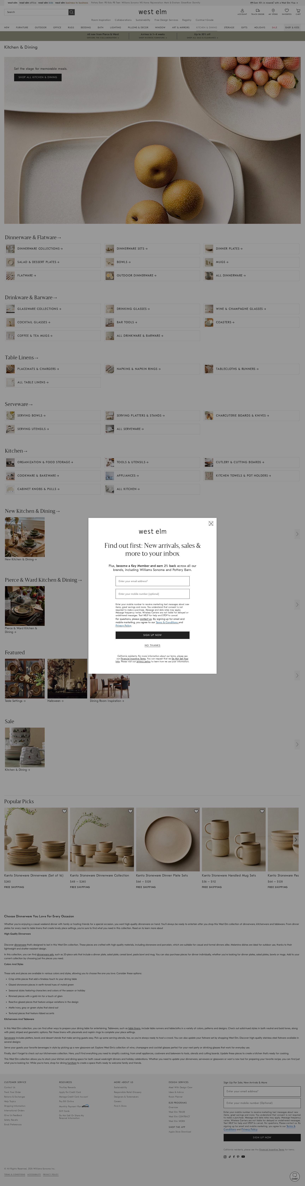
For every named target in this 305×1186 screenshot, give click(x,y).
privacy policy (144, 661)
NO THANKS (152, 645)
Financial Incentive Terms (133, 658)
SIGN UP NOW (152, 635)
